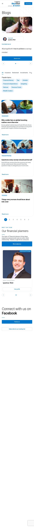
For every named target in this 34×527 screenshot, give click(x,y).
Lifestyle (25, 80)
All (2, 73)
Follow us (17, 322)
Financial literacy (8, 80)
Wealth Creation (8, 91)
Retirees (5, 87)
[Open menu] (2, 3)
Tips (18, 80)
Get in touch (28, 3)
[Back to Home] (14, 3)
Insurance (8, 73)
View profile (17, 289)
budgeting (24, 84)
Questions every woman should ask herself (16, 160)
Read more (17, 58)
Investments (24, 73)
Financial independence (10, 84)
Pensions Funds (16, 87)
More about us (17, 244)
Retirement (15, 73)
